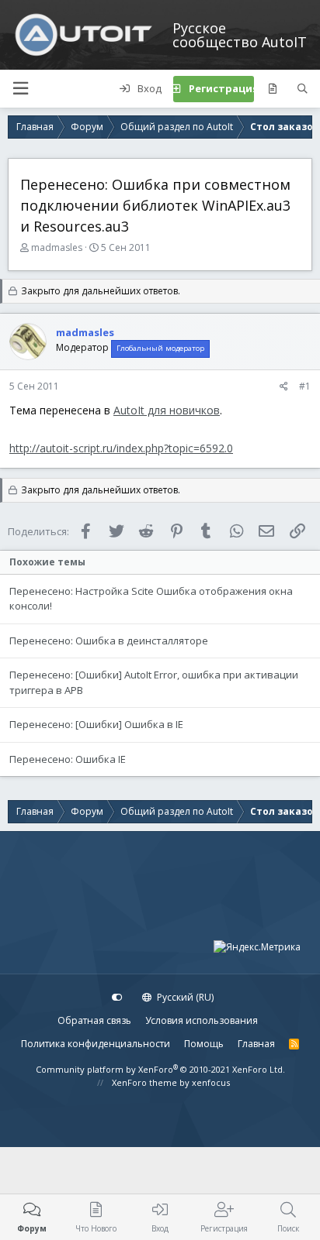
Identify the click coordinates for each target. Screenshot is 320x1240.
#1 (305, 386)
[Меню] (20, 89)
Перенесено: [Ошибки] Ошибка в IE (96, 724)
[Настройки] (117, 997)
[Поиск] (302, 89)
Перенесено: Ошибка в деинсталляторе (108, 640)
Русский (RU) (184, 997)
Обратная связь (94, 1020)
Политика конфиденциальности (95, 1043)
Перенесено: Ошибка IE (67, 759)
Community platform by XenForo (160, 1069)
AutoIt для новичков (166, 410)
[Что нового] (272, 89)
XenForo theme (144, 1082)
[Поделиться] (284, 386)
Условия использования (201, 1020)
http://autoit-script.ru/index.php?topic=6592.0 (121, 448)
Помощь (204, 1043)
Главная (256, 1043)
